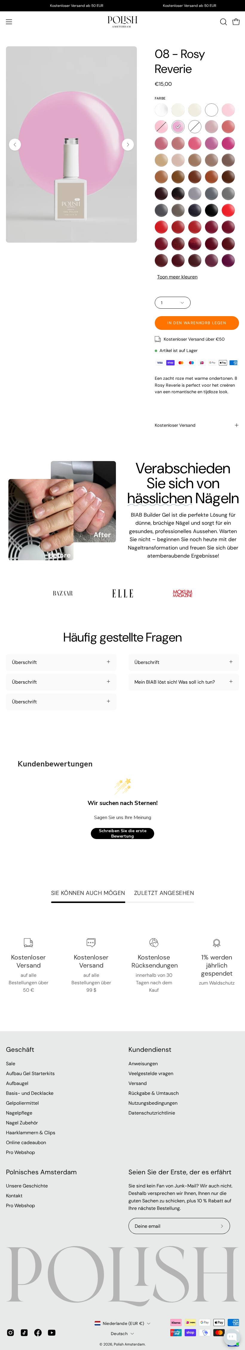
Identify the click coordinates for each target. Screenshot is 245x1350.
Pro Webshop (20, 1152)
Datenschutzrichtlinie (151, 1113)
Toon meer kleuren (177, 277)
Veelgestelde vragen (150, 1073)
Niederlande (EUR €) (123, 1323)
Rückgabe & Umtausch (153, 1093)
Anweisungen (143, 1063)
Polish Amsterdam (129, 1344)
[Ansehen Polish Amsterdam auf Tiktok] (24, 1332)
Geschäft (20, 1050)
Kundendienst (150, 1050)
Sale (10, 1063)
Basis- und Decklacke (29, 1093)
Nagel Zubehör (22, 1123)
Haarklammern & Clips (30, 1132)
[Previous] (15, 145)
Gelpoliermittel (22, 1103)
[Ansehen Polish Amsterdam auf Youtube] (51, 1332)
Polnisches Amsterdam (41, 1172)
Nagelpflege (19, 1113)
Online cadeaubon (26, 1142)
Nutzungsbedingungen (152, 1103)
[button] (223, 22)
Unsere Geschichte (27, 1186)
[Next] (128, 145)
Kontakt (14, 1196)
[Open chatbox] (231, 1337)
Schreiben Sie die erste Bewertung (122, 833)
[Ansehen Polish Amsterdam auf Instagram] (10, 1332)
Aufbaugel (17, 1083)
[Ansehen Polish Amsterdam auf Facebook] (37, 1332)
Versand (137, 1083)
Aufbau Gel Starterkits (30, 1073)
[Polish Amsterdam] (122, 21)
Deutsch (119, 1333)
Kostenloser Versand (175, 425)
